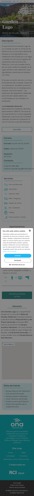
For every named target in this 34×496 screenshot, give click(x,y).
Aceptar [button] (18, 256)
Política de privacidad (9, 251)
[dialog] (17, 248)
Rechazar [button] (17, 260)
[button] (17, 265)
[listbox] (30, 231)
